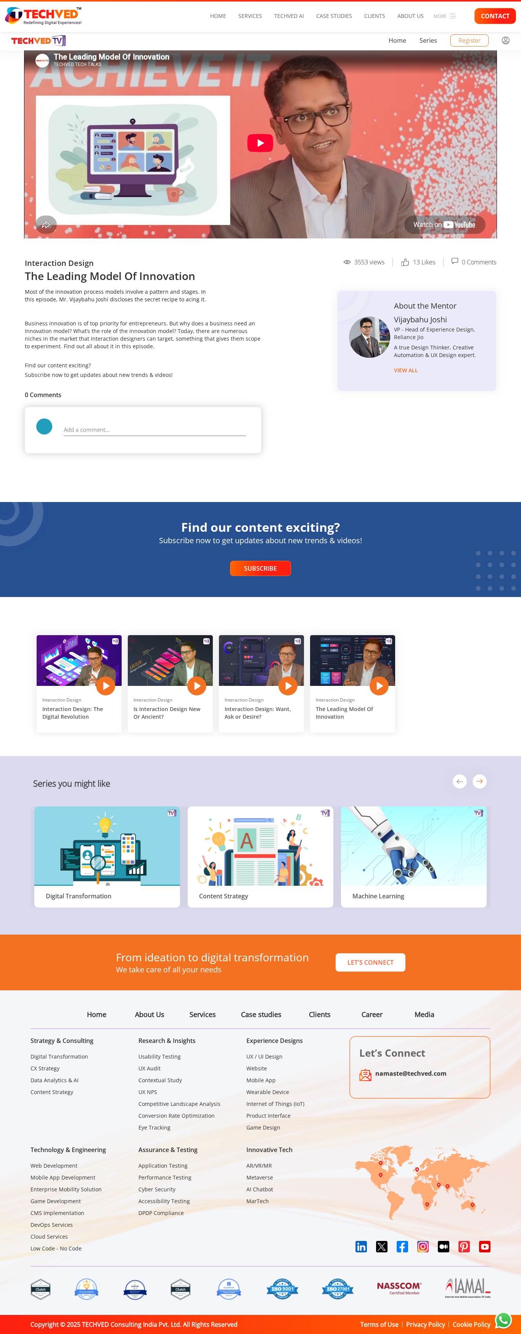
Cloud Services (49, 1236)
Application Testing (163, 1165)
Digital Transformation (59, 1056)
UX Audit (149, 1068)
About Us (410, 15)
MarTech (257, 1201)
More (440, 16)
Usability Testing (159, 1056)
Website (256, 1068)
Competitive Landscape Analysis (179, 1103)
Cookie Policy (471, 1324)
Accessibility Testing (164, 1201)
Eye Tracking (154, 1127)
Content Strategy (52, 1092)
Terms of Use (379, 1324)
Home (218, 15)
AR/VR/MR (259, 1165)
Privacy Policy (425, 1324)
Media (424, 1014)
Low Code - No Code (56, 1248)
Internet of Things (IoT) (275, 1103)
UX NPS (147, 1092)
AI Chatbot (259, 1189)
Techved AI (289, 15)
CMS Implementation (57, 1213)
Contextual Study (160, 1080)
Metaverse (259, 1177)
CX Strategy (45, 1068)
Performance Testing (164, 1177)
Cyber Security (156, 1189)
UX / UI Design (264, 1056)
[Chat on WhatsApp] (503, 1320)
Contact (495, 16)
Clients (374, 15)
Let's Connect (370, 962)
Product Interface (268, 1115)
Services (250, 15)
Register (469, 40)
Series (428, 40)
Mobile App (261, 1080)
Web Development (54, 1165)
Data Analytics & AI (55, 1080)
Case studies (334, 15)
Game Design (263, 1127)
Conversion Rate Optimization (176, 1115)
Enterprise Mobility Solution (66, 1189)
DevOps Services (52, 1224)
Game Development (56, 1201)
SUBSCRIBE (260, 568)
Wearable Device (267, 1092)
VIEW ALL (406, 370)
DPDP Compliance (161, 1213)
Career (372, 1014)
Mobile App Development (63, 1177)
